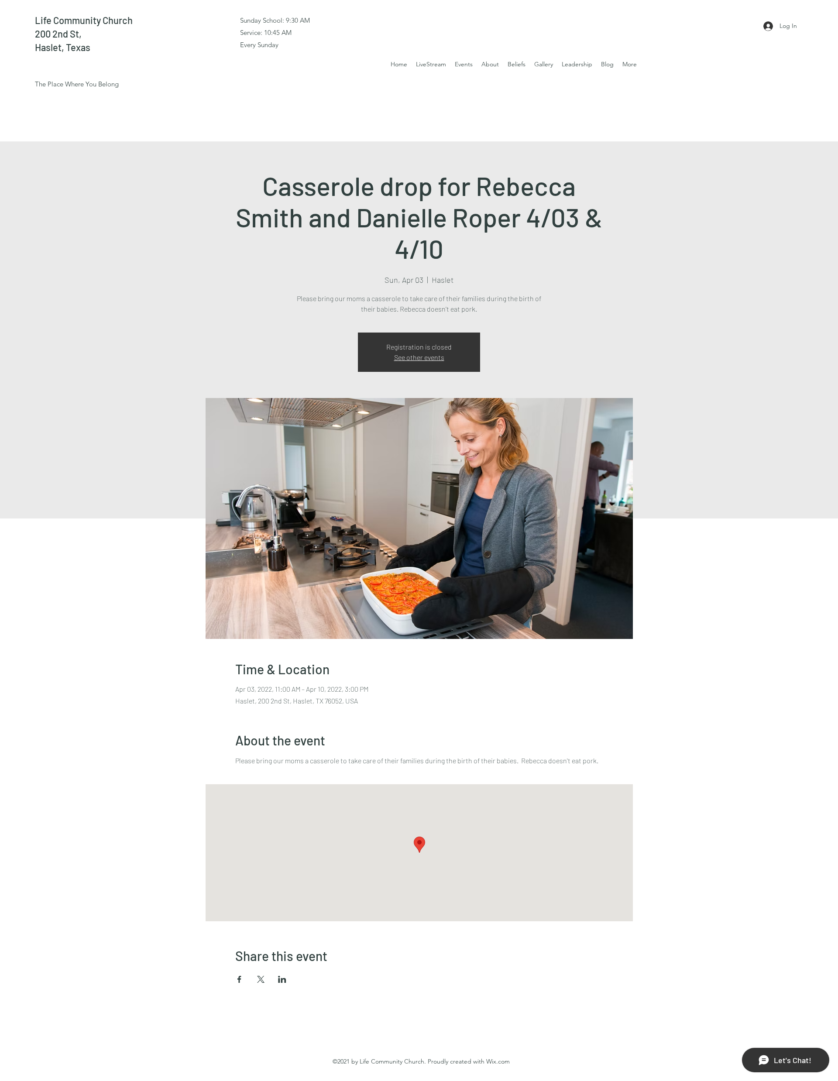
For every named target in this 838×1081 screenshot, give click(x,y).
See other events (419, 357)
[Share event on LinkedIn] (282, 979)
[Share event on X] (261, 979)
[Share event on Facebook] (239, 979)
